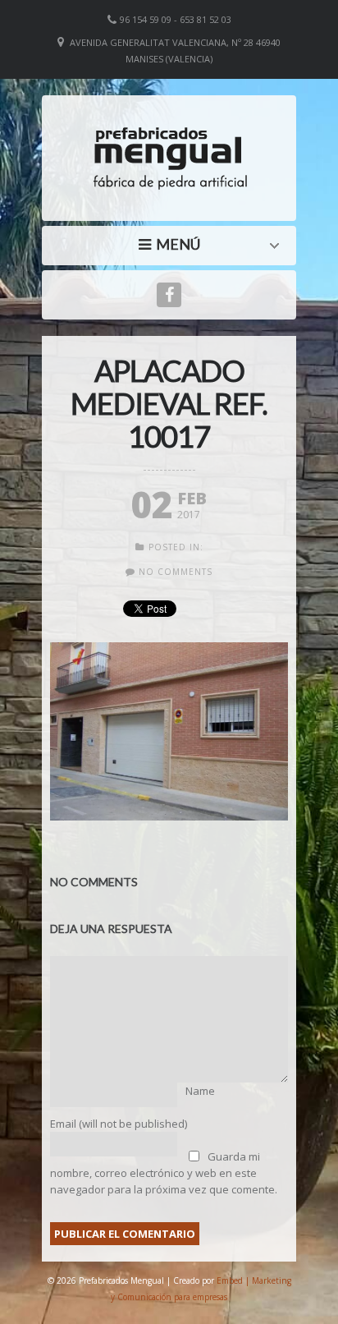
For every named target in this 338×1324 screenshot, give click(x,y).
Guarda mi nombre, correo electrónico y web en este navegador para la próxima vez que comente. (163, 1173)
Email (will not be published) (118, 1123)
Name (200, 1090)
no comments (175, 571)
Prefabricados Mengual (173, 244)
